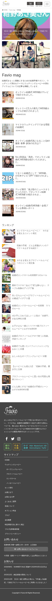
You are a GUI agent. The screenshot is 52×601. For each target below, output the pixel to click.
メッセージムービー (13, 483)
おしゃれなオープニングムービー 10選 (29, 356)
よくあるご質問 (10, 501)
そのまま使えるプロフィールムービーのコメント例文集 (33, 261)
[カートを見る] (30, 4)
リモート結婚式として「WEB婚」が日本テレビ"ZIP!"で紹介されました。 (32, 175)
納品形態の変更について (22, 575)
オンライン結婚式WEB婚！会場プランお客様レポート (31, 206)
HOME (7, 460)
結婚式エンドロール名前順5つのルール (29, 275)
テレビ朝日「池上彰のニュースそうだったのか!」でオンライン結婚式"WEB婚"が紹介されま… (32, 192)
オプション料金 (10, 511)
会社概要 (8, 520)
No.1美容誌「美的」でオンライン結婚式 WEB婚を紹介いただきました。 (32, 159)
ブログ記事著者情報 (12, 529)
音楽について (9, 506)
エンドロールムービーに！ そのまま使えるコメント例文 (33, 231)
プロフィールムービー (14, 474)
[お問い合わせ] (38, 4)
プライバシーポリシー (13, 534)
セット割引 (9, 488)
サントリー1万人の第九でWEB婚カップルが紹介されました (32, 109)
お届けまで (9, 492)
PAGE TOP (48, 580)
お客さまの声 (9, 497)
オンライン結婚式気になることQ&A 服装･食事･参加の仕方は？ (33, 142)
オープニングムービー (14, 469)
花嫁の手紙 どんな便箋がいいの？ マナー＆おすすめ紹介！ (33, 246)
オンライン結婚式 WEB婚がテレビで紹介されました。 (32, 93)
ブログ (7, 515)
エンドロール (11, 478)
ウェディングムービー (13, 465)
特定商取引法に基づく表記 (14, 525)
